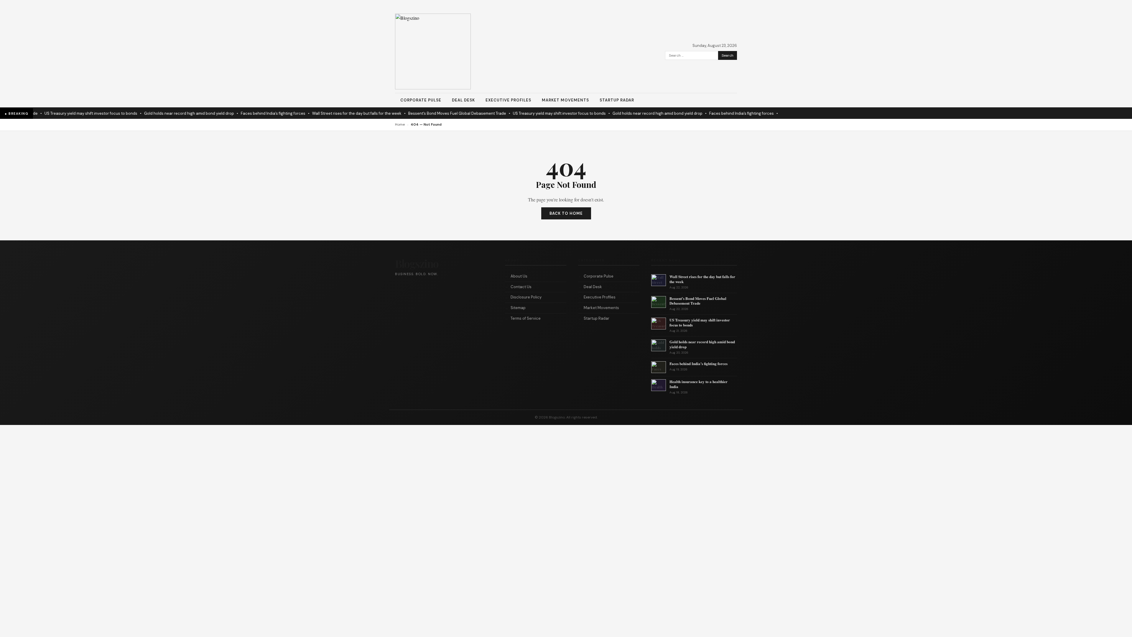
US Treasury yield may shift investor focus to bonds (74, 113)
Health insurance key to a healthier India (698, 384)
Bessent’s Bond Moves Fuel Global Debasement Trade (440, 113)
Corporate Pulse (420, 100)
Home (400, 124)
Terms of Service (526, 318)
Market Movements (565, 100)
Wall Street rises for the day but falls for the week (340, 113)
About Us (519, 276)
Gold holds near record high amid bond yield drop (172, 113)
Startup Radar (617, 100)
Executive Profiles (508, 100)
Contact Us (521, 286)
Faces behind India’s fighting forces (256, 113)
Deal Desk (463, 100)
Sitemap (518, 307)
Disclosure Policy (526, 297)
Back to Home (566, 213)
